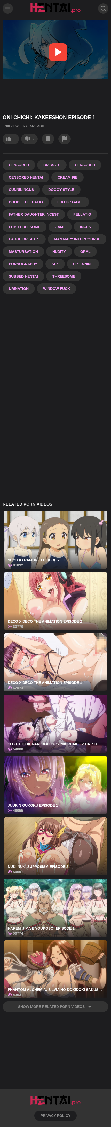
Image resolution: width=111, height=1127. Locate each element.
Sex (55, 264)
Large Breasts (24, 239)
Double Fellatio (26, 202)
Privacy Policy (55, 1116)
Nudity (59, 251)
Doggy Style (61, 190)
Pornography (23, 264)
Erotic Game (70, 202)
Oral (85, 251)
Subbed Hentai (23, 276)
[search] (103, 8)
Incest (86, 227)
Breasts (51, 165)
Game (60, 227)
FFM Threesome (24, 227)
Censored (19, 165)
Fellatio (82, 214)
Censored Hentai (26, 177)
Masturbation (23, 251)
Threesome (63, 276)
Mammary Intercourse (77, 239)
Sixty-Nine (83, 264)
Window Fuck (56, 289)
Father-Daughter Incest (34, 214)
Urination (19, 289)
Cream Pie (67, 177)
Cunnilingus (21, 190)
